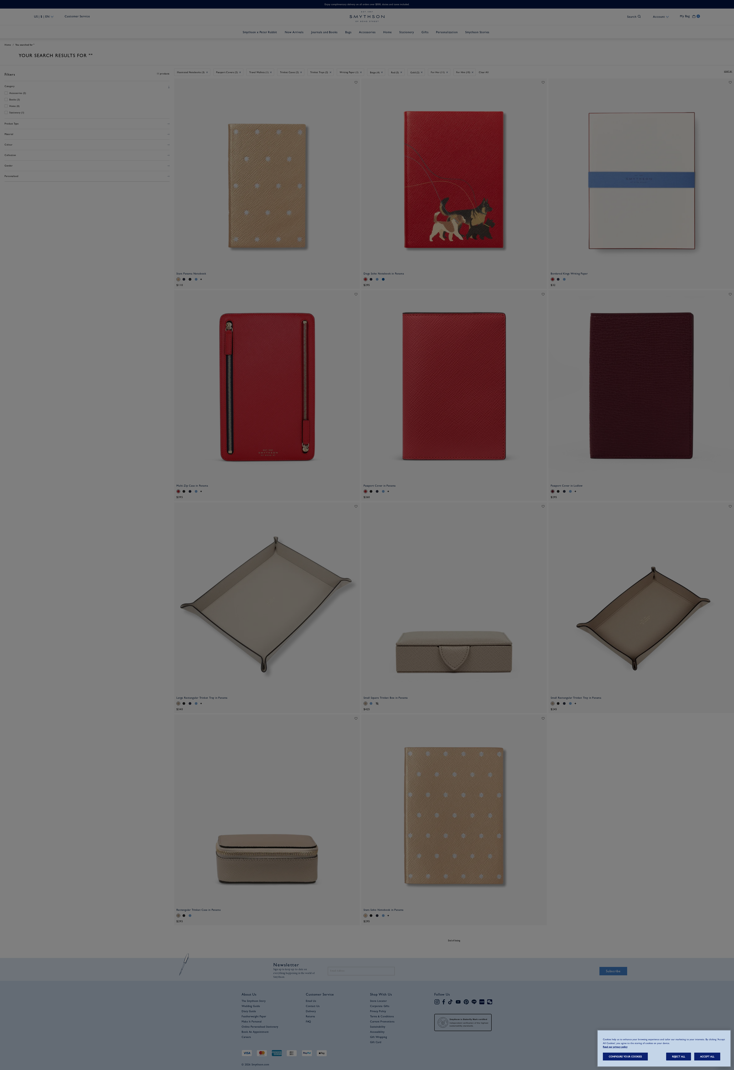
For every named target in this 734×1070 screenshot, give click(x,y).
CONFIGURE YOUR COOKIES (625, 1056)
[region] (664, 1048)
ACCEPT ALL (707, 1056)
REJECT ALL (678, 1056)
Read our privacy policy (615, 1046)
